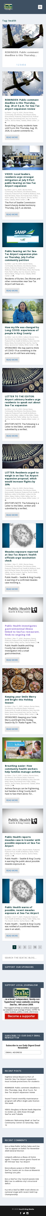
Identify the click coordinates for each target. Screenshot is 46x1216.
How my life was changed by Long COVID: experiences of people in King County (22, 330)
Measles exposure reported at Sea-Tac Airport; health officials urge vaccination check (21, 556)
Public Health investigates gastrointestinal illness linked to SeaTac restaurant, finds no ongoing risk (22, 630)
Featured (18, 116)
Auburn (26, 337)
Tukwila (23, 120)
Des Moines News (29, 115)
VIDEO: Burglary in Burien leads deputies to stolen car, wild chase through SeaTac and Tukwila (23, 1111)
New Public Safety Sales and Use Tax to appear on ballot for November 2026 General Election (22, 1148)
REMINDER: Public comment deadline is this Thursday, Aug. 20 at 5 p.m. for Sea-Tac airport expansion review (22, 104)
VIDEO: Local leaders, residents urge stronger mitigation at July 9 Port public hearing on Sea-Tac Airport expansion (20, 179)
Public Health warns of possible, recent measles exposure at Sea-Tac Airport (22, 910)
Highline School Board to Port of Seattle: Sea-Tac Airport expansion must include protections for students (22, 1079)
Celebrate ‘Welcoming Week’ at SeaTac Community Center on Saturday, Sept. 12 (22, 1122)
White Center (31, 120)
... (29, 947)
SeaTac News (15, 120)
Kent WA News (10, 196)
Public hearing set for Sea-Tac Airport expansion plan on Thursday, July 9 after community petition (21, 256)
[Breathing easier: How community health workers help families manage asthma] (22, 749)
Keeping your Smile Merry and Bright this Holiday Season (20, 699)
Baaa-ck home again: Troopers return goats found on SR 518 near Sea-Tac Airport (22, 1159)
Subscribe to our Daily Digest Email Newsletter (23, 1046)
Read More (12, 137)
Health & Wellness (29, 194)
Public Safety (9, 198)
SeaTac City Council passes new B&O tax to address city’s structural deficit (22, 1181)
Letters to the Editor (26, 415)
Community (9, 115)
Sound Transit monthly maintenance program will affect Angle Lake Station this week (22, 1100)
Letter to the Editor (11, 415)
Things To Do (20, 274)
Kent (38, 194)
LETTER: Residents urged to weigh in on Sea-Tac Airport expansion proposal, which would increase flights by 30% (22, 478)
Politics (35, 196)
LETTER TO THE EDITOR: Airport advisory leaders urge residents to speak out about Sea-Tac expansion (23, 401)
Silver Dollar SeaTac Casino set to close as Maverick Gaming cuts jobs (22, 1170)
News (11, 118)
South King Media (26, 1209)
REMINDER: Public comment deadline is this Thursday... (22, 54)
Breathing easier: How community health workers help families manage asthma (23, 768)
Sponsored (14, 345)
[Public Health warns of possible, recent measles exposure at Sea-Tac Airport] (22, 891)
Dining (33, 638)
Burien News (28, 113)
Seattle (7, 856)
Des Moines (18, 115)
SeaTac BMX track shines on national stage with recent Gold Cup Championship (22, 1192)
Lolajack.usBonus (12, 1157)
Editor (9, 113)
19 (35, 947)
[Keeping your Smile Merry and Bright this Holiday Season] (22, 680)
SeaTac (7, 120)
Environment (9, 116)
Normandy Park (19, 118)
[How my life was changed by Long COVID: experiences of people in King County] (22, 311)
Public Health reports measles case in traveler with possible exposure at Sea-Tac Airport (22, 841)
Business (27, 638)
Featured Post (27, 116)
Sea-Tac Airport (31, 118)
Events (7, 268)
